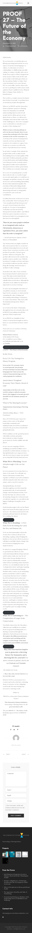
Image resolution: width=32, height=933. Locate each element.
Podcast (8, 341)
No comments (22, 46)
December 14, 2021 (9, 43)
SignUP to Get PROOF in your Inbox (16, 347)
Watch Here (8, 520)
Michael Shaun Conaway (10, 334)
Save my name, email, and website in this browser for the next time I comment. (15, 808)
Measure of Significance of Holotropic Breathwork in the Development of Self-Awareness (16, 882)
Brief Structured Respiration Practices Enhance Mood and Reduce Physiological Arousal (16, 876)
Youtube (7, 343)
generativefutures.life (16, 707)
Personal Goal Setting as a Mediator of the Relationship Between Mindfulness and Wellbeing (16, 898)
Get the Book (9, 612)
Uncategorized (10, 46)
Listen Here (8, 646)
